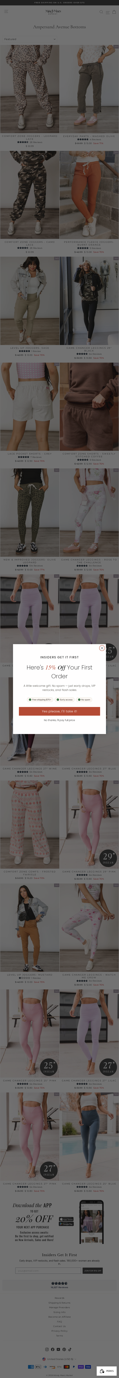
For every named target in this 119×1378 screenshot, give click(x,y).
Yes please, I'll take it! (59, 711)
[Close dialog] (102, 648)
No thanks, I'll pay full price (59, 720)
